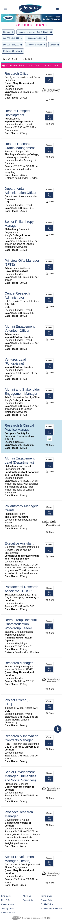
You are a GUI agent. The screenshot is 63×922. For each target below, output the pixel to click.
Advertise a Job (8, 912)
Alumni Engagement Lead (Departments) (20, 460)
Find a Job (6, 896)
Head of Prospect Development (17, 113)
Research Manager (19, 663)
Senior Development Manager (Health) (20, 859)
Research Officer (17, 73)
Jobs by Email (7, 908)
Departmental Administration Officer (20, 191)
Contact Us (28, 900)
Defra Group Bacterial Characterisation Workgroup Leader (21, 624)
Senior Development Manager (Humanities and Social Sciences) (20, 776)
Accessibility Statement (51, 908)
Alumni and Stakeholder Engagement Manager (22, 392)
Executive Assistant (19, 543)
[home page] (30, 12)
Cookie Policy (47, 904)
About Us (27, 896)
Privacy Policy (47, 900)
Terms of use (46, 896)
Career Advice (7, 904)
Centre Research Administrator (17, 295)
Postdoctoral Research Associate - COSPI (21, 589)
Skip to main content (12, 2)
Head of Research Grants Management (20, 146)
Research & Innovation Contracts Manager (21, 738)
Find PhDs (6, 900)
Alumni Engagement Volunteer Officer (20, 328)
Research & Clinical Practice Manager (19, 427)
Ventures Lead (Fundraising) (15, 362)
